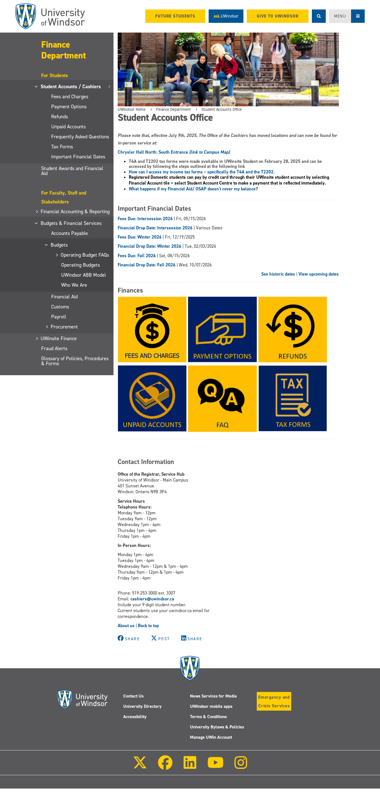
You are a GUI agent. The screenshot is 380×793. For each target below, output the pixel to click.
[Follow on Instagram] (241, 766)
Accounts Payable (69, 233)
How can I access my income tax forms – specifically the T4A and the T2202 (201, 172)
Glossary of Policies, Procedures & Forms (74, 361)
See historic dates (278, 274)
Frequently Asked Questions (80, 136)
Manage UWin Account (211, 737)
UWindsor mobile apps (211, 706)
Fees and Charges (69, 96)
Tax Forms (62, 146)
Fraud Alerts (54, 348)
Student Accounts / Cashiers (71, 86)
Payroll (58, 316)
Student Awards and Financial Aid (72, 171)
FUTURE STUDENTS (175, 16)
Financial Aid (64, 296)
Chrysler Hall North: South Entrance (174, 152)
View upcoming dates (318, 274)
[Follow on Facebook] (165, 766)
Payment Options (69, 106)
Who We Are (74, 285)
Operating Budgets (80, 265)
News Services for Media (213, 696)
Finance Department (63, 50)
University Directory (142, 706)
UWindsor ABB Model (83, 275)
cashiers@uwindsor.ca (152, 599)
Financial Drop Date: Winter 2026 (149, 246)
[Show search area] (319, 16)
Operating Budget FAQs (85, 255)
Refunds (59, 116)
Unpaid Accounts (68, 126)
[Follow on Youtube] (215, 766)
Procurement (64, 326)
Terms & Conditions (208, 717)
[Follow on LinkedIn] (189, 766)
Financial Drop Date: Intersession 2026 (155, 228)
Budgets (59, 245)
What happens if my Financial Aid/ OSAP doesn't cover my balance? (193, 189)
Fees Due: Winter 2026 (140, 237)
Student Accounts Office (221, 109)
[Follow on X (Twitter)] (140, 766)
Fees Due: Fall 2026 (137, 256)
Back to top (148, 625)
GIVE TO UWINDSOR (277, 16)
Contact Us (133, 696)
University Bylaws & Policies (217, 727)
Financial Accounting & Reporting (75, 211)
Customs (60, 306)
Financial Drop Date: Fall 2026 (147, 265)
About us (126, 625)
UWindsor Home (131, 109)
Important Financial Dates (78, 156)
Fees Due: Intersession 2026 (145, 219)
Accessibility (135, 717)
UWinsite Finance (59, 338)
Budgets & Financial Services (71, 223)
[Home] (50, 16)
